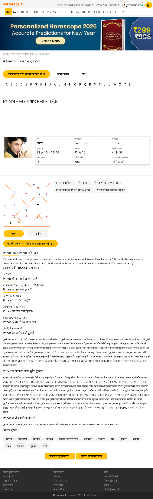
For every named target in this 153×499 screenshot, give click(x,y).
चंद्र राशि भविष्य (10, 480)
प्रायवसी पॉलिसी (111, 476)
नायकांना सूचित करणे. (59, 456)
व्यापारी (9, 439)
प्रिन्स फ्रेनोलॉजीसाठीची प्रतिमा (111, 190)
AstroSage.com (92, 495)
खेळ (112, 439)
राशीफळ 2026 (101, 5)
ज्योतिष (35, 11)
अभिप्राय (57, 476)
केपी (89, 11)
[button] (11, 33)
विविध (122, 11)
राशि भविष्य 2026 (87, 5)
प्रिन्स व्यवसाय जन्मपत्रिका (106, 182)
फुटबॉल (33, 446)
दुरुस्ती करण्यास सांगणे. (91, 456)
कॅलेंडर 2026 (115, 5)
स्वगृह (59, 5)
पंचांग (71, 11)
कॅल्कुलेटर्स (107, 11)
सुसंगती (97, 11)
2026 (15, 11)
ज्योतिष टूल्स (58, 472)
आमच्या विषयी (59, 489)
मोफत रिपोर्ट (52, 11)
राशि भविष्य (68, 5)
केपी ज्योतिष (8, 485)
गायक (8, 446)
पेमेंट (106, 472)
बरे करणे (62, 11)
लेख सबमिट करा (60, 480)
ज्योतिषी (136, 439)
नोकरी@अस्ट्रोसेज (112, 489)
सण (116, 11)
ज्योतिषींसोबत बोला (132, 5)
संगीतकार (88, 439)
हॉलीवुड (49, 439)
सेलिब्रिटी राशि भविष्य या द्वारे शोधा (26, 74)
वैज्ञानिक (20, 446)
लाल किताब (80, 11)
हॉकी (45, 446)
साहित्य (101, 439)
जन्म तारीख (63, 74)
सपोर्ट (106, 485)
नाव (83, 74)
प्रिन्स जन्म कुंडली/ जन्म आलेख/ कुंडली (73, 190)
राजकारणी (22, 439)
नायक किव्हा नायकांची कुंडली (22, 54)
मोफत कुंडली (8, 476)
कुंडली (76, 5)
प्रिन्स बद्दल (83, 182)
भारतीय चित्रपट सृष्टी (68, 439)
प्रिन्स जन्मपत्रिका (64, 182)
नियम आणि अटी (110, 480)
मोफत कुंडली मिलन (11, 472)
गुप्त (42, 11)
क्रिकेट (36, 439)
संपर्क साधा (58, 485)
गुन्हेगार (124, 439)
